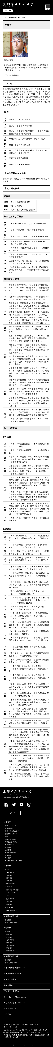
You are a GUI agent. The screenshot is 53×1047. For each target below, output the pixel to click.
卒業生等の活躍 (10, 839)
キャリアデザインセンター (14, 1003)
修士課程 (8, 920)
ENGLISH (8, 11)
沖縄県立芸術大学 (10, 1037)
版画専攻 (9, 880)
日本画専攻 (10, 872)
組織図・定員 (9, 844)
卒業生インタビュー (12, 842)
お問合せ (24, 1024)
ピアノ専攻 (10, 940)
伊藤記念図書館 (10, 979)
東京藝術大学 (8, 1035)
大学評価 (8, 850)
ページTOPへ (11, 813)
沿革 (6, 836)
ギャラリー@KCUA (12, 991)
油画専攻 (9, 875)
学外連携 (8, 858)
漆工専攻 (9, 901)
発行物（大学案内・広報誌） (15, 860)
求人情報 (8, 855)
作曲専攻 (9, 934)
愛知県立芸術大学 (41, 1035)
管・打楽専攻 (11, 945)
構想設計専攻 (11, 883)
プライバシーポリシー (11, 1027)
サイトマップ (34, 1024)
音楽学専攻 (10, 950)
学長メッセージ (10, 826)
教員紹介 (13, 17)
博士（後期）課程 (11, 922)
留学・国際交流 (10, 1009)
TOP (5, 17)
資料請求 (16, 1024)
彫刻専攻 (9, 878)
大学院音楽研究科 (11, 956)
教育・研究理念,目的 (12, 831)
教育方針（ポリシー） (12, 834)
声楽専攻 (9, 948)
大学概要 (7, 822)
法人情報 (7, 1014)
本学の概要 (9, 828)
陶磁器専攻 (10, 899)
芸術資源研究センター (13, 974)
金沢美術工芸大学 (24, 1035)
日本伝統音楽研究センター (14, 968)
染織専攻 (9, 904)
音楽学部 (7, 928)
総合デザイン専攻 (12, 890)
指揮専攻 (9, 937)
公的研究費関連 (10, 852)
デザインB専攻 (11, 892)
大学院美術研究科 (11, 916)
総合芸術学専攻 (11, 910)
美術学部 (7, 866)
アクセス (7, 1024)
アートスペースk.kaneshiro (15, 997)
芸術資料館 (8, 985)
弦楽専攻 (9, 942)
